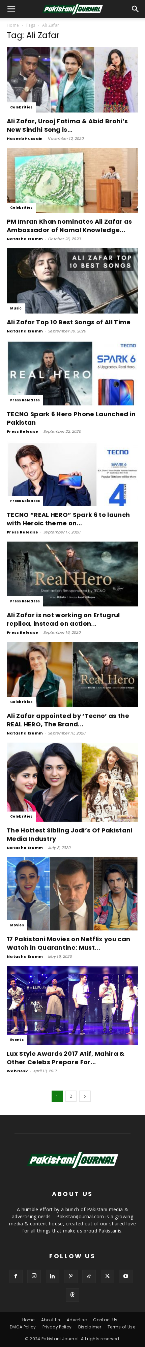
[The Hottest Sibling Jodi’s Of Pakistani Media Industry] (72, 782)
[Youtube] (126, 1276)
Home (13, 25)
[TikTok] (89, 1276)
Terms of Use (121, 1327)
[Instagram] (34, 1276)
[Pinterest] (71, 1276)
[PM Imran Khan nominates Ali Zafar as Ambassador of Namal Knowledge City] (72, 180)
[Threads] (72, 1295)
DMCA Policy (23, 1327)
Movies (17, 925)
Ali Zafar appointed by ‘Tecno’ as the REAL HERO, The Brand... (68, 720)
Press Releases (25, 400)
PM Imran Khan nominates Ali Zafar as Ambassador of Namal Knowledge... (69, 225)
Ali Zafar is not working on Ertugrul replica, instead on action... (63, 619)
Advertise (77, 1320)
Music (16, 308)
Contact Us (105, 1320)
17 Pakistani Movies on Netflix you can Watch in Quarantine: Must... (68, 943)
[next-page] (85, 1096)
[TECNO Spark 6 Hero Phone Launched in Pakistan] (72, 373)
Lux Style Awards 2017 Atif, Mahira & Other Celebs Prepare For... (66, 1057)
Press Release (22, 431)
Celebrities (21, 107)
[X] (107, 1276)
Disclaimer (89, 1327)
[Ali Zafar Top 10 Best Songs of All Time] (72, 281)
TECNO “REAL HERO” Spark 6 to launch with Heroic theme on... (68, 518)
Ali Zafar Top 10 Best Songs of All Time (68, 322)
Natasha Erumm (25, 239)
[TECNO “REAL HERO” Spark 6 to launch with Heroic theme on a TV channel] (72, 473)
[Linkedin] (52, 1276)
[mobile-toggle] (11, 9)
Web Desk (17, 1071)
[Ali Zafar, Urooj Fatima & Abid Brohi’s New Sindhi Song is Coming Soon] (72, 80)
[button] (135, 9)
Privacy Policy (56, 1327)
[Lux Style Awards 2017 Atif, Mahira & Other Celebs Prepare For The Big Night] (72, 1005)
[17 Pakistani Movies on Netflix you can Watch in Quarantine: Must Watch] (72, 893)
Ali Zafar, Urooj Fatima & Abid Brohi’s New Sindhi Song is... (67, 125)
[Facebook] (16, 1276)
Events (17, 1039)
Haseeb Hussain (24, 138)
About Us (50, 1320)
